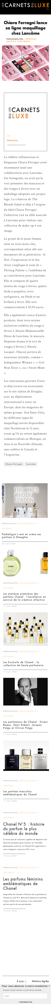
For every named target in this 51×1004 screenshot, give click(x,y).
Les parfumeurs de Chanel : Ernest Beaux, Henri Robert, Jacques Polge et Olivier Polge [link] (25, 725)
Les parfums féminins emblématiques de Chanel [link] (23, 883)
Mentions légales (40, 981)
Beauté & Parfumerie (18, 41)
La (8, 135)
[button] (24, 986)
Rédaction (12, 140)
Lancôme (31, 464)
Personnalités (15, 39)
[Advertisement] (25, 946)
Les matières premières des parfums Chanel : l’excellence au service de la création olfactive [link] (24, 597)
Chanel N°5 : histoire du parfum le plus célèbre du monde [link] (23, 828)
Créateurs (30, 39)
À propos (22, 981)
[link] (25, 500)
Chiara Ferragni (13, 464)
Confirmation (25, 1002)
